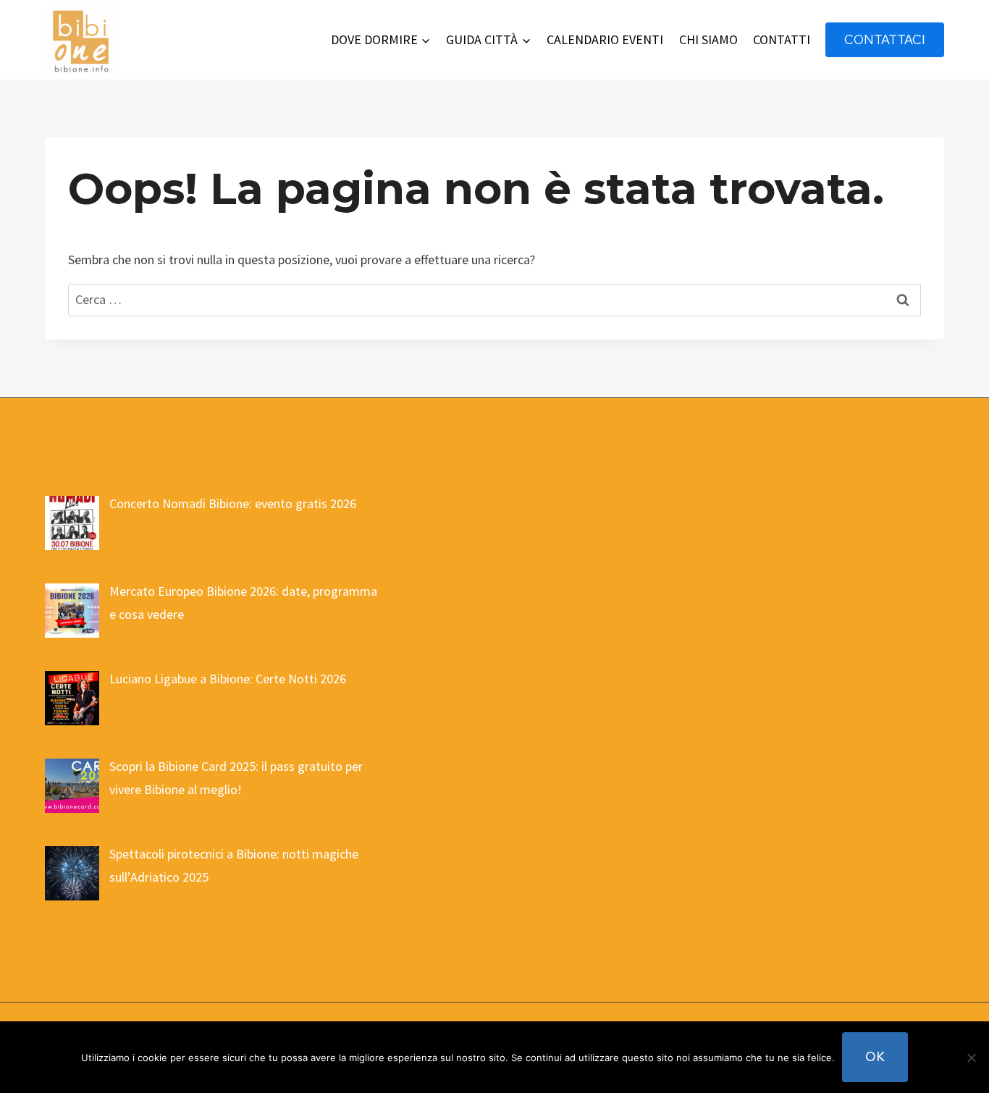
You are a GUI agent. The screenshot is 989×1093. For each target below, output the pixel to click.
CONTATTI (781, 39)
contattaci (884, 39)
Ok (875, 1056)
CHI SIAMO (708, 39)
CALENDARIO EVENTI (605, 39)
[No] (971, 1057)
